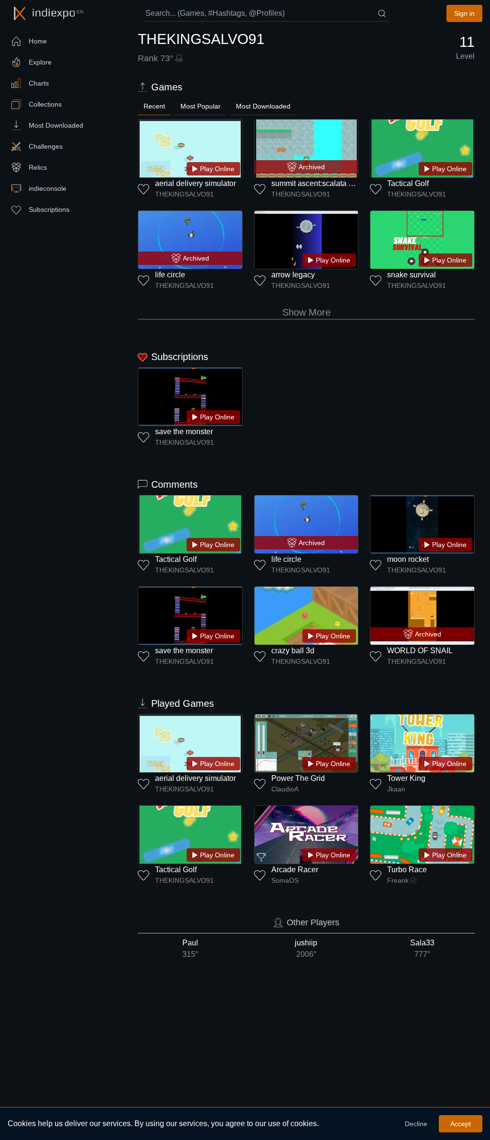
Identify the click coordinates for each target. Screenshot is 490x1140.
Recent (154, 106)
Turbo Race (407, 870)
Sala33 (422, 948)
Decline (416, 1124)
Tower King (406, 778)
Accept (460, 1124)
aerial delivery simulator (195, 183)
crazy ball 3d (292, 651)
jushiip (306, 948)
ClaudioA (285, 789)
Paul (190, 948)
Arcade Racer (294, 870)
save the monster (184, 432)
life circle (170, 275)
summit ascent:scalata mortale (322, 183)
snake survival (411, 275)
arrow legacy (293, 275)
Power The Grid (298, 778)
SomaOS (285, 880)
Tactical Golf (408, 183)
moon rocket (408, 559)
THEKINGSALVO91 (184, 194)
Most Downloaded (263, 106)
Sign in (464, 13)
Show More (306, 312)
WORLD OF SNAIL (420, 651)
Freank (398, 880)
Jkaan (396, 789)
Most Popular (200, 106)
